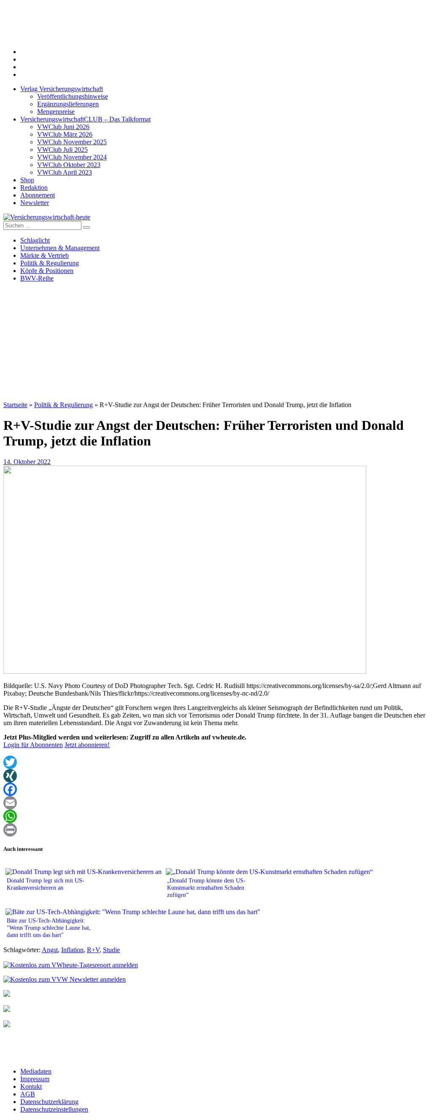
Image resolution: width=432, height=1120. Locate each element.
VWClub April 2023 (64, 172)
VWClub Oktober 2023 (68, 164)
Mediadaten (35, 1071)
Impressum (34, 1078)
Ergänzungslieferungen (68, 104)
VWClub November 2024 (72, 157)
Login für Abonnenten (33, 744)
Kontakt (31, 1086)
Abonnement (37, 195)
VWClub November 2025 (72, 142)
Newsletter (34, 202)
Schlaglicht (35, 240)
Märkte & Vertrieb (44, 255)
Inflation (72, 949)
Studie (111, 949)
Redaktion (34, 187)
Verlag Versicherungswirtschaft (61, 88)
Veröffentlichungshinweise (72, 96)
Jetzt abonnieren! (87, 744)
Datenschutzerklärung (49, 1101)
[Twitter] (216, 762)
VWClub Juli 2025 (62, 149)
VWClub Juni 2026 (63, 126)
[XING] (216, 776)
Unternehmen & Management (60, 247)
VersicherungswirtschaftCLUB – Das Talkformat (85, 119)
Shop (27, 180)
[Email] (216, 803)
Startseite (15, 404)
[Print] (216, 830)
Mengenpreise (56, 111)
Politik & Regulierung (49, 263)
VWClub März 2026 (64, 134)
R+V (93, 949)
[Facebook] (216, 789)
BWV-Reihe (37, 278)
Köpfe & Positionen (46, 270)
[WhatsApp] (216, 816)
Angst (50, 949)
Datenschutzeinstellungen (54, 1109)
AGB (27, 1094)
